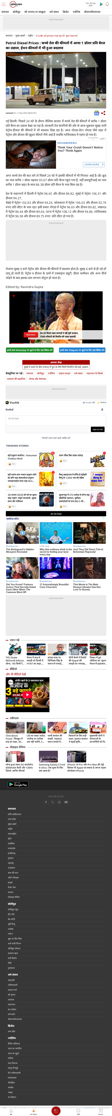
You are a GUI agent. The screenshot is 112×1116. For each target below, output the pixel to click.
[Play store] (101, 4)
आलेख (10, 928)
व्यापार (10, 892)
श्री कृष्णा (11, 994)
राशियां (10, 1058)
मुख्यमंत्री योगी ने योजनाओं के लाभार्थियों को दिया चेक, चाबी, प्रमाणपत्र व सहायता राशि (99, 738)
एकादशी (11, 980)
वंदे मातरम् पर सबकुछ (35, 12)
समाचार (5, 12)
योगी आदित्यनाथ (14, 814)
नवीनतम (14, 718)
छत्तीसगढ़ (11, 853)
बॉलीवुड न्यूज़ (13, 909)
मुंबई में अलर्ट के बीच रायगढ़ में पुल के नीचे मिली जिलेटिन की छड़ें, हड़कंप (56, 367)
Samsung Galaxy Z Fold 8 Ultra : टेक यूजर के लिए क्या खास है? (52, 767)
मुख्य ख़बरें (20, 35)
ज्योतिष (76, 12)
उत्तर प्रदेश (12, 819)
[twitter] (52, 802)
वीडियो (13, 669)
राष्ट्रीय (30, 35)
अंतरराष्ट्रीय (12, 833)
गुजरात (10, 858)
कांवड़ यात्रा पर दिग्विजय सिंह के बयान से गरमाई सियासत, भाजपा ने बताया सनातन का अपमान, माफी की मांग (56, 660)
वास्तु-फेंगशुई (13, 1067)
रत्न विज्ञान (12, 1097)
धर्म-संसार (54, 12)
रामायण (11, 999)
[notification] (107, 4)
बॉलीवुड (16, 12)
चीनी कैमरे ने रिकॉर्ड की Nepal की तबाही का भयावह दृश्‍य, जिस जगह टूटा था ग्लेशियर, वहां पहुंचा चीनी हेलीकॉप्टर (77, 660)
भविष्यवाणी (12, 984)
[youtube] (59, 802)
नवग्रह (10, 1092)
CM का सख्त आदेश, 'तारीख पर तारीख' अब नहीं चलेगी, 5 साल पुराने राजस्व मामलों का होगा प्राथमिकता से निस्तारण (36, 738)
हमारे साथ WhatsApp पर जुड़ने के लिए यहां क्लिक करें (29, 350)
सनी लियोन (12, 958)
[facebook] (46, 802)
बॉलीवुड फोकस (14, 948)
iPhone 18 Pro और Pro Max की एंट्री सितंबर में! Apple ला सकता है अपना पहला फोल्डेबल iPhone (86, 767)
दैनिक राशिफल (14, 1043)
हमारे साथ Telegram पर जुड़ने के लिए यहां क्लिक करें (82, 350)
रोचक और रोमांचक (37, 379)
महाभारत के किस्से (94, 373)
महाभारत (11, 1004)
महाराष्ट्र (11, 862)
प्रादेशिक (11, 843)
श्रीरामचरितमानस (92, 12)
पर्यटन (10, 933)
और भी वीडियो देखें (16, 674)
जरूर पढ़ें (14, 640)
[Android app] (18, 784)
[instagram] (66, 802)
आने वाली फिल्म (14, 943)
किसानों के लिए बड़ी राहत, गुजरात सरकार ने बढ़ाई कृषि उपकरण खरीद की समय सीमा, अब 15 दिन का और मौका (78, 738)
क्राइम (10, 882)
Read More (30, 335)
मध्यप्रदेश (11, 848)
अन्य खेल (11, 1031)
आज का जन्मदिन (15, 1048)
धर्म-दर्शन (11, 1014)
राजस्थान (11, 867)
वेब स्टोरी (11, 919)
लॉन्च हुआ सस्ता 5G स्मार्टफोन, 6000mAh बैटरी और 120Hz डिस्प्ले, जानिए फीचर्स (19, 767)
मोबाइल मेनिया (17, 747)
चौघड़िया (11, 1082)
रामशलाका (12, 1077)
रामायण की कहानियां (16, 379)
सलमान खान (13, 953)
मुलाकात (11, 967)
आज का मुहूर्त (13, 1053)
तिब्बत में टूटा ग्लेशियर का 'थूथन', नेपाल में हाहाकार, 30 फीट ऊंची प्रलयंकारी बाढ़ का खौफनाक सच (98, 660)
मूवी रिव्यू (11, 923)
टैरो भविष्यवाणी (14, 1072)
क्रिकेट (66, 12)
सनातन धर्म (12, 989)
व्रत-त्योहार (12, 1009)
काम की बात (13, 872)
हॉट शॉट (11, 914)
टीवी (9, 962)
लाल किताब (13, 1063)
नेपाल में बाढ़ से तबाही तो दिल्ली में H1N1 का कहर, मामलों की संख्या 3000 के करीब (35, 660)
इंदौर (10, 838)
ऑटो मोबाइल (13, 877)
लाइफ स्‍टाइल (64, 373)
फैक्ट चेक (12, 887)
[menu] (5, 4)
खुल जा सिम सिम (15, 938)
